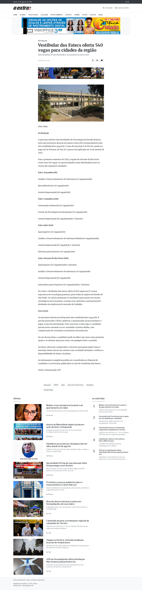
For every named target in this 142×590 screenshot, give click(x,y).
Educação (44, 15)
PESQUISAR (109, 8)
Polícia (84, 15)
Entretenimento (57, 15)
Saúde (100, 15)
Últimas (22, 15)
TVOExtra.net (33, 15)
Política (93, 15)
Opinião (77, 15)
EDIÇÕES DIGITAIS (123, 8)
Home (15, 15)
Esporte (68, 15)
